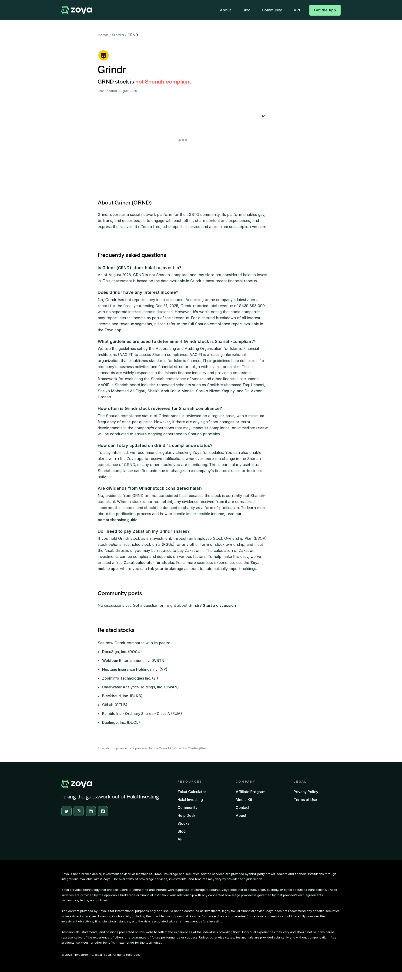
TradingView (197, 748)
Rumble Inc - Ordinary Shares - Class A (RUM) (142, 713)
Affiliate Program (250, 791)
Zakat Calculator (192, 791)
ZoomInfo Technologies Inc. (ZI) (130, 678)
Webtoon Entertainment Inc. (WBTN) (134, 660)
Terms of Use (305, 799)
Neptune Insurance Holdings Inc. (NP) (134, 669)
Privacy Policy (306, 791)
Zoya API (166, 748)
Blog (246, 10)
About (225, 10)
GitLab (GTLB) (114, 704)
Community (272, 10)
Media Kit (244, 799)
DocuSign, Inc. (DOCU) (122, 651)
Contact (242, 807)
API (297, 10)
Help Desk (186, 815)
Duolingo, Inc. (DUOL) (121, 722)
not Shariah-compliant (163, 81)
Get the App (325, 10)
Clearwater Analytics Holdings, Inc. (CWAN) (140, 687)
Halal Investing (190, 799)
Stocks (118, 35)
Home (103, 35)
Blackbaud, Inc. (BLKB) (122, 696)
